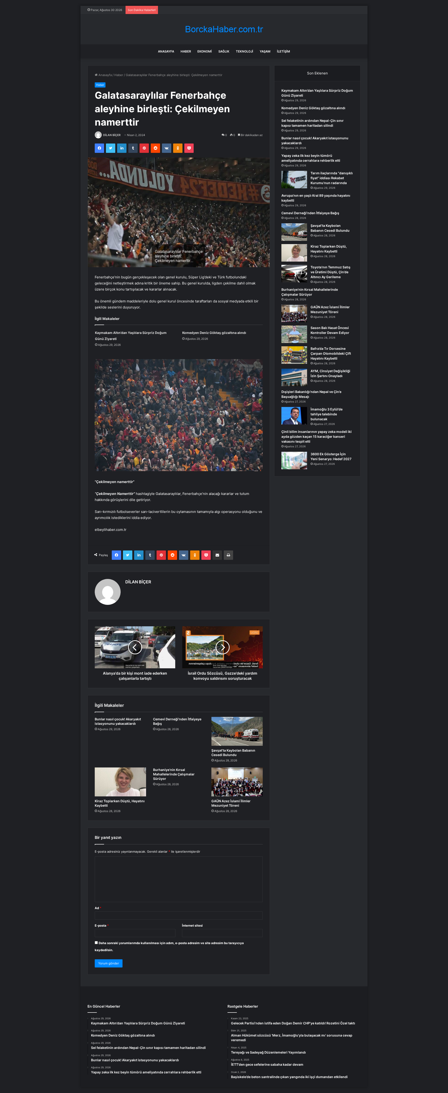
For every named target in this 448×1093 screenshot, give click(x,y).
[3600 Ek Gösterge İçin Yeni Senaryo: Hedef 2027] (294, 460)
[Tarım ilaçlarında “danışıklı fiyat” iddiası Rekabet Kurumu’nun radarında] (294, 179)
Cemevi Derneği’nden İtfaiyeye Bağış (310, 213)
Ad (98, 908)
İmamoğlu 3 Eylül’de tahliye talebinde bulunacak (327, 414)
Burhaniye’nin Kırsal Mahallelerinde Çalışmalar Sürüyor (174, 774)
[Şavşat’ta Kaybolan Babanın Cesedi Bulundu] (237, 731)
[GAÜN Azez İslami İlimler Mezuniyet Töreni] (237, 781)
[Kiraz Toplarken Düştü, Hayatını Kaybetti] (120, 781)
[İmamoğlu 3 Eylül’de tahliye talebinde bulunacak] (294, 415)
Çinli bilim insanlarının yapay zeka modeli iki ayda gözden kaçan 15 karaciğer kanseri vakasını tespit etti (316, 436)
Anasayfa (166, 51)
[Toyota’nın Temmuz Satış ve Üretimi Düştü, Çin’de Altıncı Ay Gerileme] (294, 273)
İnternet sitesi (192, 925)
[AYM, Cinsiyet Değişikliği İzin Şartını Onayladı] (294, 377)
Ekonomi (204, 51)
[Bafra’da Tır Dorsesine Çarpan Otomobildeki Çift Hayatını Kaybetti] (294, 355)
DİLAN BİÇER (112, 135)
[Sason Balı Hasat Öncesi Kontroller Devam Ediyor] (294, 334)
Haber (186, 51)
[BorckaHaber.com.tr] (224, 29)
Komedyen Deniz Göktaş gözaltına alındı (214, 333)
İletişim (283, 51)
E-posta (102, 925)
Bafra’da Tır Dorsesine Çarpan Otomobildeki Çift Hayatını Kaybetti (331, 353)
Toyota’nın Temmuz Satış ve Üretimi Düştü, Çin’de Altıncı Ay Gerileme (330, 272)
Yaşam (265, 51)
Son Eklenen (317, 73)
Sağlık (223, 51)
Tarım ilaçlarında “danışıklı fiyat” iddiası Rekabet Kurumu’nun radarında (332, 178)
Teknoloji (244, 51)
